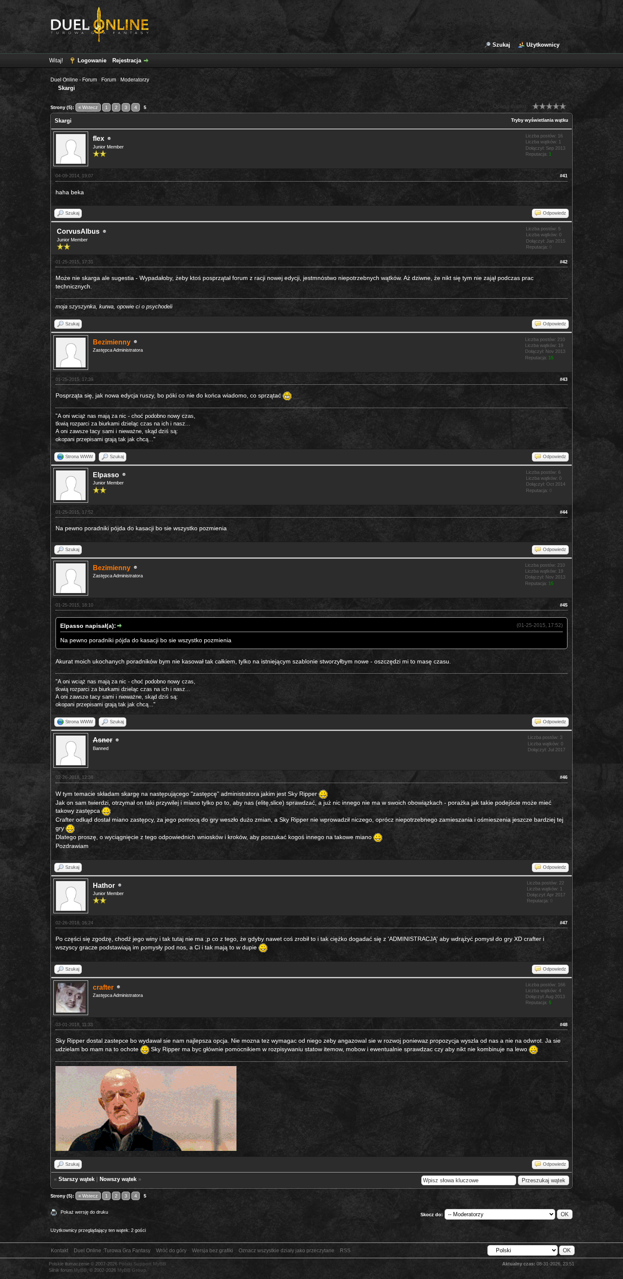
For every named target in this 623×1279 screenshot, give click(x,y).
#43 (563, 379)
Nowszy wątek (118, 1179)
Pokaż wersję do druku (84, 1212)
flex (98, 138)
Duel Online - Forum (73, 80)
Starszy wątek (76, 1179)
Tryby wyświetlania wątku (539, 120)
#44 (563, 512)
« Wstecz (88, 107)
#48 (563, 1024)
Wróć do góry (171, 1251)
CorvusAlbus (78, 231)
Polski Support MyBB (142, 1263)
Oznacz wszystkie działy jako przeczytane (286, 1251)
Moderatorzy (134, 80)
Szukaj (501, 45)
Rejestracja (126, 60)
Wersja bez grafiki (212, 1251)
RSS (345, 1251)
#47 (563, 922)
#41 (563, 175)
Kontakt (59, 1251)
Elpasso (106, 475)
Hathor (104, 885)
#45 (563, 604)
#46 (563, 777)
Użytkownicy (542, 45)
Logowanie (92, 60)
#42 (563, 261)
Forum (108, 80)
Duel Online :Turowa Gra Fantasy (112, 1251)
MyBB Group (131, 1270)
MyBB (80, 1270)
